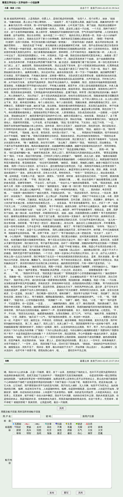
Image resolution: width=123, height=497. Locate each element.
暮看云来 (84, 361)
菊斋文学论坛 (9, 2)
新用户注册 (88, 416)
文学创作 (23, 2)
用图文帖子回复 (9, 411)
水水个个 (84, 8)
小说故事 (34, 2)
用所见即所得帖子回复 (29, 411)
